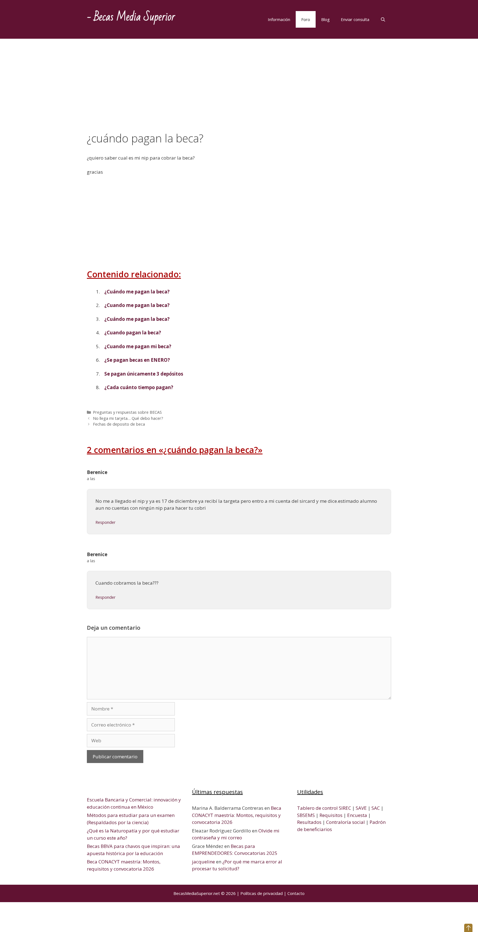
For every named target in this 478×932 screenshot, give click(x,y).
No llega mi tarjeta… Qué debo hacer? (128, 418)
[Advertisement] (239, 90)
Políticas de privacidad (261, 893)
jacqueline (203, 861)
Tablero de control (317, 808)
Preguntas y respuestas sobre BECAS (127, 412)
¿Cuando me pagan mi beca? (137, 346)
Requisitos (330, 815)
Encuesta (357, 815)
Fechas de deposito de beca (119, 424)
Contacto (296, 893)
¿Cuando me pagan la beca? (137, 305)
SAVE (361, 808)
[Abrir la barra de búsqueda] (383, 19)
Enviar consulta (355, 19)
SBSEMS (306, 815)
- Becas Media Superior (131, 17)
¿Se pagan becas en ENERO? (137, 360)
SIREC (345, 808)
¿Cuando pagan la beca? (132, 332)
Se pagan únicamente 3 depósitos (143, 374)
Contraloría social (345, 822)
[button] (468, 928)
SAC (376, 808)
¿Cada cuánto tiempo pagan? (138, 387)
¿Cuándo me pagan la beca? (137, 291)
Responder (105, 522)
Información (279, 19)
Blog (325, 19)
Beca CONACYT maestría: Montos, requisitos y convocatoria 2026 (236, 815)
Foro (305, 19)
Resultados (309, 822)
